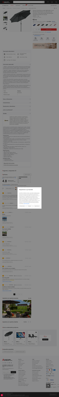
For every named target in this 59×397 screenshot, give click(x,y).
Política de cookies (26, 203)
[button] (1, 395)
